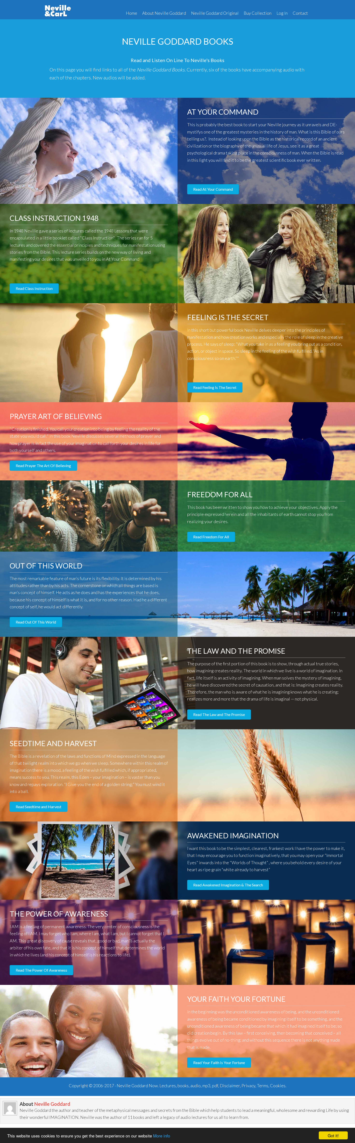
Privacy (248, 1085)
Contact (300, 13)
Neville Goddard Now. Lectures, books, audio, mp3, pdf (167, 1085)
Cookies (277, 1085)
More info (161, 1136)
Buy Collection (257, 13)
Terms (262, 1085)
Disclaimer (230, 1085)
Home (131, 13)
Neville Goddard (52, 1104)
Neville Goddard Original (215, 13)
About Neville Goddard (164, 13)
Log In (282, 13)
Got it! (333, 1135)
